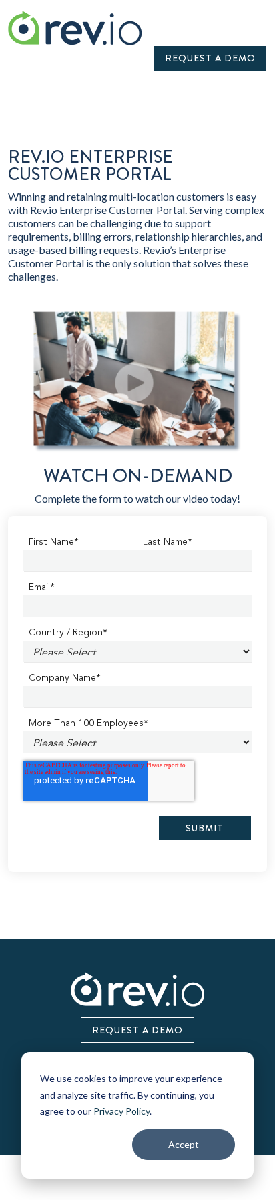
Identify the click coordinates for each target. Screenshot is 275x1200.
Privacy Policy (121, 1111)
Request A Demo (210, 58)
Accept (183, 1144)
